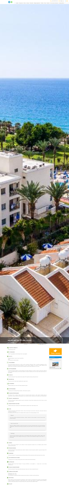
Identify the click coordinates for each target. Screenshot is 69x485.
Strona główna (26, 344)
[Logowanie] (67, 1)
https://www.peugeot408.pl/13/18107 (55, 368)
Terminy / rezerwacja (55, 353)
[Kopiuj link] (60, 368)
